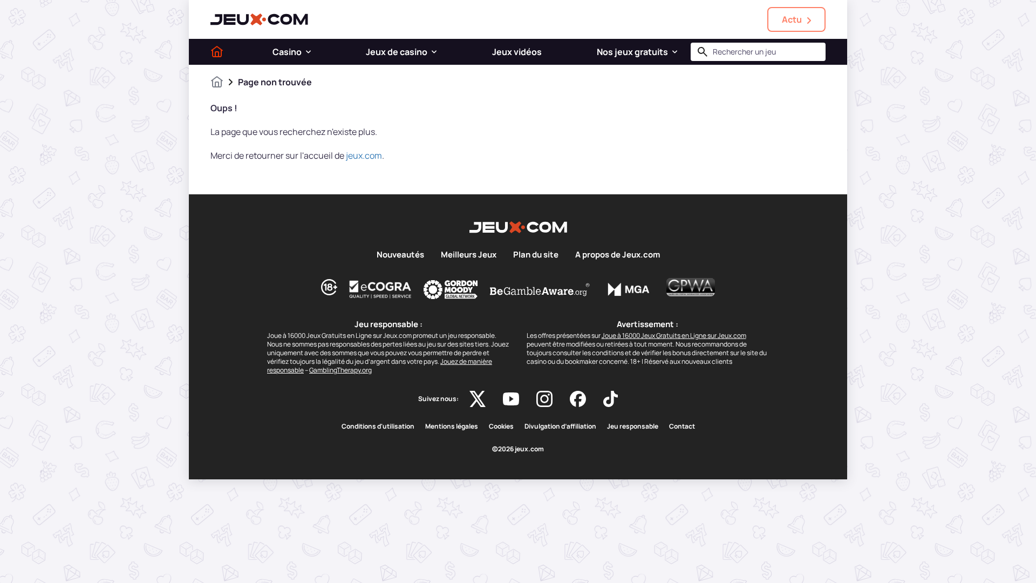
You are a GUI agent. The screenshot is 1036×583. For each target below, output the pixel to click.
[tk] (610, 399)
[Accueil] (216, 52)
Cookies (501, 426)
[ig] (544, 399)
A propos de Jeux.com (617, 254)
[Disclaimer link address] (380, 289)
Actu (792, 19)
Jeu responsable (632, 426)
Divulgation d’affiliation (560, 426)
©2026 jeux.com (518, 449)
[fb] (578, 399)
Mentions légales (451, 426)
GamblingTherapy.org (340, 370)
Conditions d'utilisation (378, 426)
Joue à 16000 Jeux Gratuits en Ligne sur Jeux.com (674, 335)
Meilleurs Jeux (468, 254)
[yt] (511, 398)
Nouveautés (400, 254)
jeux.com (364, 155)
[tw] (477, 399)
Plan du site (535, 254)
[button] (308, 52)
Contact (682, 426)
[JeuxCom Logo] (259, 19)
